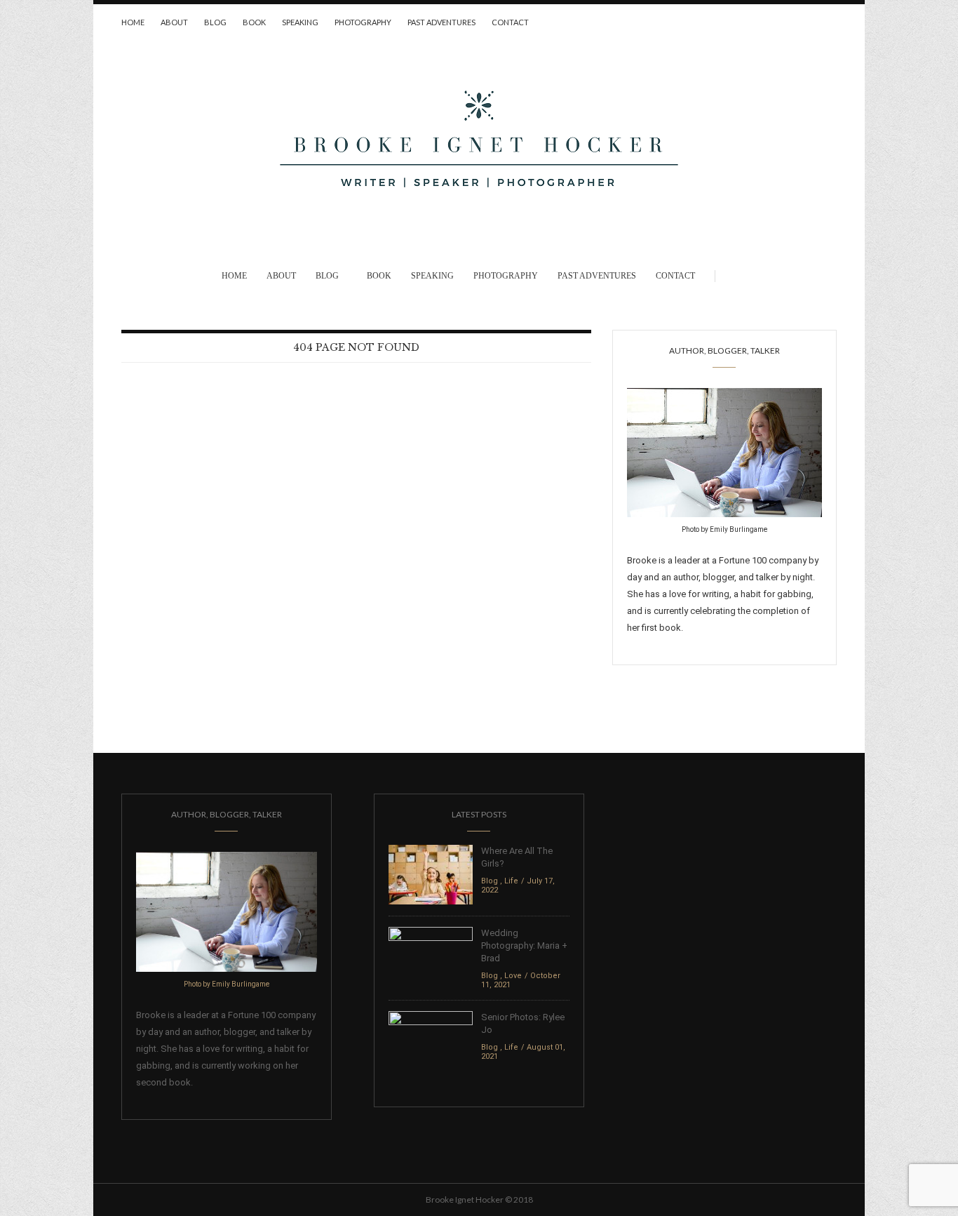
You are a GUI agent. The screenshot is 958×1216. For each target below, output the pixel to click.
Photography (363, 22)
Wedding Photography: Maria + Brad (524, 945)
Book (254, 22)
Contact (510, 22)
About (174, 22)
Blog (215, 22)
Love (513, 975)
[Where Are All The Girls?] (431, 874)
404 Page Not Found (356, 347)
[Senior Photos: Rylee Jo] (431, 1040)
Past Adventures (441, 22)
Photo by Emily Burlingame (724, 529)
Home (132, 22)
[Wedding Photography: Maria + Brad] (431, 956)
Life (511, 881)
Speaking (300, 22)
